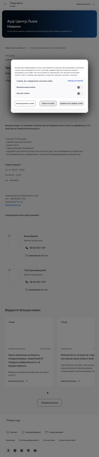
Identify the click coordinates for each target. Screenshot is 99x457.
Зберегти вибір (48, 103)
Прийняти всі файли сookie (71, 103)
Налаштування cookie (25, 103)
